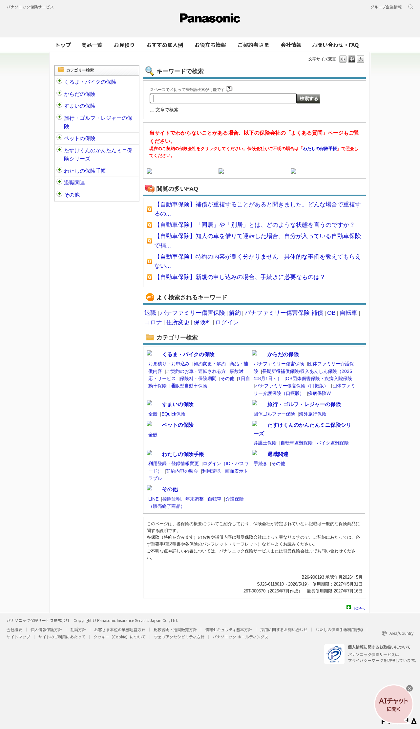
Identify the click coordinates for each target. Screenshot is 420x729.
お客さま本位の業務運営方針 (119, 629)
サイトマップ (18, 636)
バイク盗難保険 (333, 442)
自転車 (348, 313)
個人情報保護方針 (46, 629)
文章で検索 (167, 109)
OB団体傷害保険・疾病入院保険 (319, 378)
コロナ (153, 322)
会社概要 (14, 629)
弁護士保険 (265, 442)
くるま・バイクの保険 (90, 82)
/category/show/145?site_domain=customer (59, 171)
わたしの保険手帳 (85, 171)
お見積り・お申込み (169, 363)
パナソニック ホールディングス (240, 636)
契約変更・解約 (210, 363)
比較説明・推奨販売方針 (175, 629)
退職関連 (74, 182)
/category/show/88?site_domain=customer (59, 82)
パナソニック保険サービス (30, 7)
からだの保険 (79, 94)
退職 (150, 313)
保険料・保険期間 (198, 378)
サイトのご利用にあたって (61, 636)
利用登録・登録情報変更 (173, 463)
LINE (153, 499)
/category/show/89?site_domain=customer (59, 106)
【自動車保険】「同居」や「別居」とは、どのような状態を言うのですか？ (254, 225)
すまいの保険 (79, 106)
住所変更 (178, 322)
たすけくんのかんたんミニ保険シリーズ (98, 155)
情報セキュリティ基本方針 (228, 629)
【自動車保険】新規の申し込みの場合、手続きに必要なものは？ (240, 277)
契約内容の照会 (182, 471)
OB (331, 313)
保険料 (202, 322)
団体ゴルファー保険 (274, 414)
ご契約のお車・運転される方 (196, 371)
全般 (153, 414)
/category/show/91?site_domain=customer (59, 94)
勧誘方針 (78, 629)
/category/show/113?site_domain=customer (59, 195)
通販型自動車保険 (189, 385)
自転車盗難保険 (297, 442)
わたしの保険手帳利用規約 (339, 629)
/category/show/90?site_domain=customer (59, 138)
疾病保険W (319, 393)
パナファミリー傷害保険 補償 (284, 313)
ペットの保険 (79, 138)
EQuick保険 (173, 414)
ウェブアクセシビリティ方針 (179, 636)
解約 (235, 313)
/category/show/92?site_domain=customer (59, 118)
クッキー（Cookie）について (120, 636)
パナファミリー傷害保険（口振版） (291, 385)
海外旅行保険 (312, 414)
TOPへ (359, 607)
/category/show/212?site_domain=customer (59, 183)
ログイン (227, 322)
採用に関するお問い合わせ (283, 629)
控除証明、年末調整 (183, 499)
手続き (260, 463)
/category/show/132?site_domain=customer (59, 150)
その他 (72, 195)
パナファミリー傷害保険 (192, 313)
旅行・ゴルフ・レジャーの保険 (98, 122)
